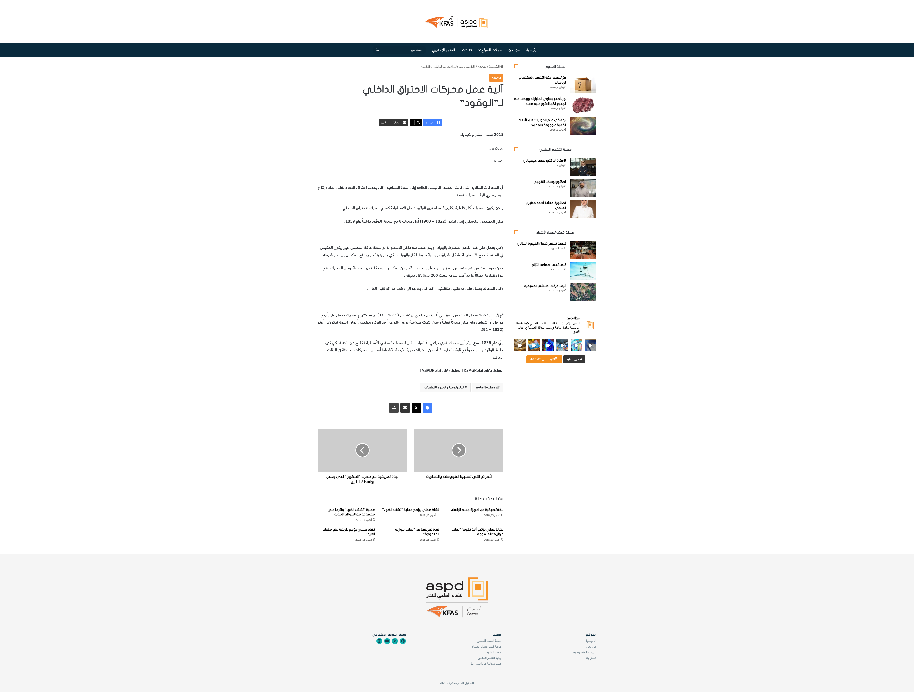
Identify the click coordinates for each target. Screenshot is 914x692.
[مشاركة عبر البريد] (405, 408)
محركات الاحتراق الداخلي (483, 174)
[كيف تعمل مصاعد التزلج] (583, 271)
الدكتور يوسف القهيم (550, 182)
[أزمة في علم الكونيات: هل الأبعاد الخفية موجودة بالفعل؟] (583, 126)
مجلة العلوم (494, 652)
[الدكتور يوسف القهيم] (583, 188)
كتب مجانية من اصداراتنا (486, 663)
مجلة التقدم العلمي (489, 641)
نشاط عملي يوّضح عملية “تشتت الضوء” (410, 510)
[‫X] (416, 408)
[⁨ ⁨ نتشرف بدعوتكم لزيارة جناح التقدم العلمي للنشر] (534, 345)
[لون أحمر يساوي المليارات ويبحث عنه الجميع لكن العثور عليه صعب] (583, 105)
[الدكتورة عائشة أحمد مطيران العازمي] (583, 209)
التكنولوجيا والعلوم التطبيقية (429, 174)
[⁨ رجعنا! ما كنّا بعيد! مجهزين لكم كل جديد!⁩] (520, 345)
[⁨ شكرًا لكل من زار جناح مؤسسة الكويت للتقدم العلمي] (590, 345)
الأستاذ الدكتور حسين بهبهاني (544, 160)
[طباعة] (394, 408)
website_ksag (486, 387)
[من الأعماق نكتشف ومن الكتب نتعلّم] (548, 345)
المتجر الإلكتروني (443, 50)
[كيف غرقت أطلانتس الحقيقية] (583, 292)
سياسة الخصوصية (584, 652)
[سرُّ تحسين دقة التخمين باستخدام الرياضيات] (583, 84)
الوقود (458, 174)
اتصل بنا (591, 658)
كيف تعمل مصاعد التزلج (549, 264)
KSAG (482, 66)
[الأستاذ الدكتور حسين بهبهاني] (583, 167)
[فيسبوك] (427, 408)
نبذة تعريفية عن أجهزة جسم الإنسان (477, 510)
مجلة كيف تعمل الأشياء (486, 646)
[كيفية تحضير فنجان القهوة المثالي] (583, 250)
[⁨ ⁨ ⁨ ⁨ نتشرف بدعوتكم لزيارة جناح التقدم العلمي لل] (562, 345)
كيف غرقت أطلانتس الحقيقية (545, 286)
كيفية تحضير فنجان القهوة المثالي (541, 243)
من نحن (514, 50)
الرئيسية (532, 50)
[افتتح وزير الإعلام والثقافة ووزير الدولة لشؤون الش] (576, 345)
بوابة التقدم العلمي (489, 658)
